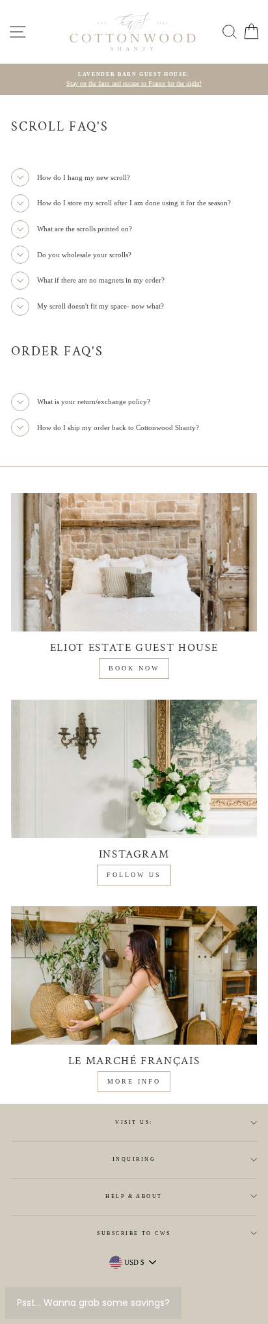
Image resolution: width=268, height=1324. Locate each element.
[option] (134, 79)
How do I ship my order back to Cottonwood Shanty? (118, 427)
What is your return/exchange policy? (93, 401)
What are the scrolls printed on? (84, 229)
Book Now (134, 668)
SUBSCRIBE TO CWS (134, 1233)
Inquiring (134, 1159)
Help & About (134, 1196)
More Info (134, 1081)
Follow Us (134, 874)
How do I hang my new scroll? (83, 177)
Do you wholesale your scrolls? (84, 255)
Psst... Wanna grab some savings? (93, 1302)
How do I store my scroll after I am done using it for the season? (134, 203)
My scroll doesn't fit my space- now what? (100, 306)
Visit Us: (133, 1122)
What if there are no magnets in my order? (101, 280)
